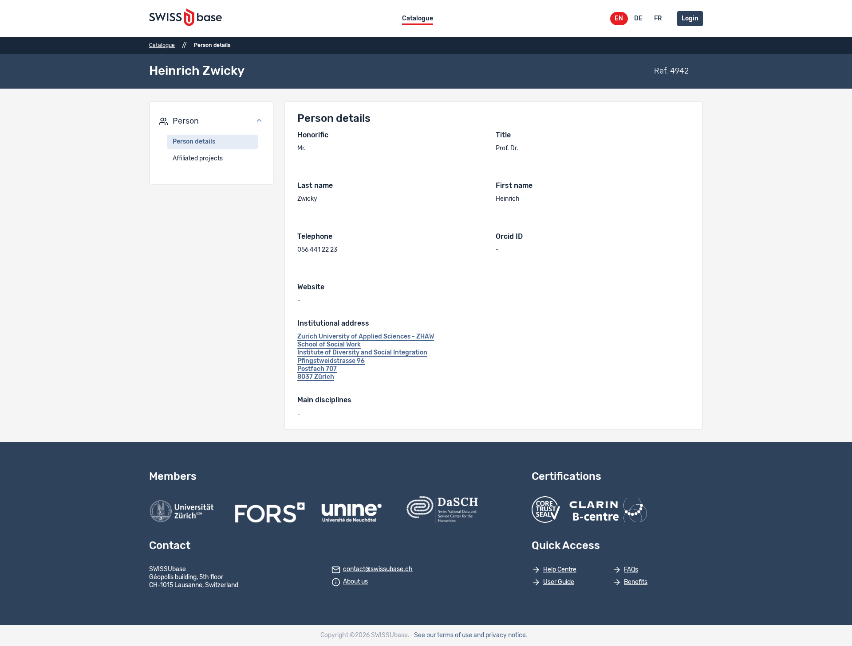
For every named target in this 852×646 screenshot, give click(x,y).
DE (638, 19)
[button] (211, 121)
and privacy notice (499, 635)
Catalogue (417, 19)
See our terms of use (443, 635)
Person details (194, 142)
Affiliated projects (198, 159)
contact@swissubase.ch (378, 569)
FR (658, 19)
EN (619, 19)
